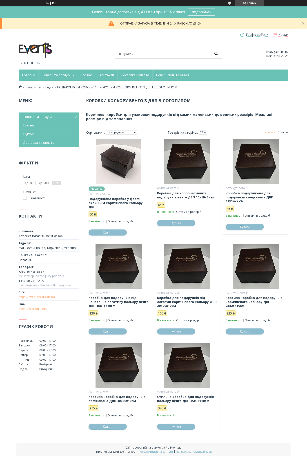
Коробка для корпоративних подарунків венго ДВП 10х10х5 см (185, 195)
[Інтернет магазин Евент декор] (35, 51)
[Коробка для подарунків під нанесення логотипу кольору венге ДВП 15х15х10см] (118, 266)
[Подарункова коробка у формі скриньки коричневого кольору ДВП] (118, 161)
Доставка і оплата (135, 75)
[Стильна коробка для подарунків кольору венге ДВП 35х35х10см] (187, 365)
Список (283, 132)
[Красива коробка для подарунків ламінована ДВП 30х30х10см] (118, 365)
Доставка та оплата (38, 142)
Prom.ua (176, 447)
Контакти (106, 75)
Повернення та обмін (172, 75)
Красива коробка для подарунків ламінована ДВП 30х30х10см (117, 399)
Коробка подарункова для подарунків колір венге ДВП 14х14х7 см (249, 197)
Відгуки (28, 134)
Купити (107, 232)
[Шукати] (216, 54)
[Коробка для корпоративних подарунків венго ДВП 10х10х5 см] (187, 161)
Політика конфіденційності (194, 452)
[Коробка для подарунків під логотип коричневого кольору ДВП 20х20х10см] (187, 266)
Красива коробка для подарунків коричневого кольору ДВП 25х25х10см (254, 302)
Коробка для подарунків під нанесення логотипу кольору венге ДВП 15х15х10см (119, 302)
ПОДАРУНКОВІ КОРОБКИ (76, 87)
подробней (201, 11)
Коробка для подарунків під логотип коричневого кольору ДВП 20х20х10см (187, 302)
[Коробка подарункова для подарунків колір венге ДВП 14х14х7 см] (255, 161)
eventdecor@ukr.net (33, 308)
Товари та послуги (56, 75)
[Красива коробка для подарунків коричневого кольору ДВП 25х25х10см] (255, 266)
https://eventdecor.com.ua (37, 297)
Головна (28, 75)
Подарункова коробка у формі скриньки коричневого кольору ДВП (116, 203)
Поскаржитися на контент (155, 452)
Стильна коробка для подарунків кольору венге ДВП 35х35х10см (185, 399)
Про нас (86, 75)
